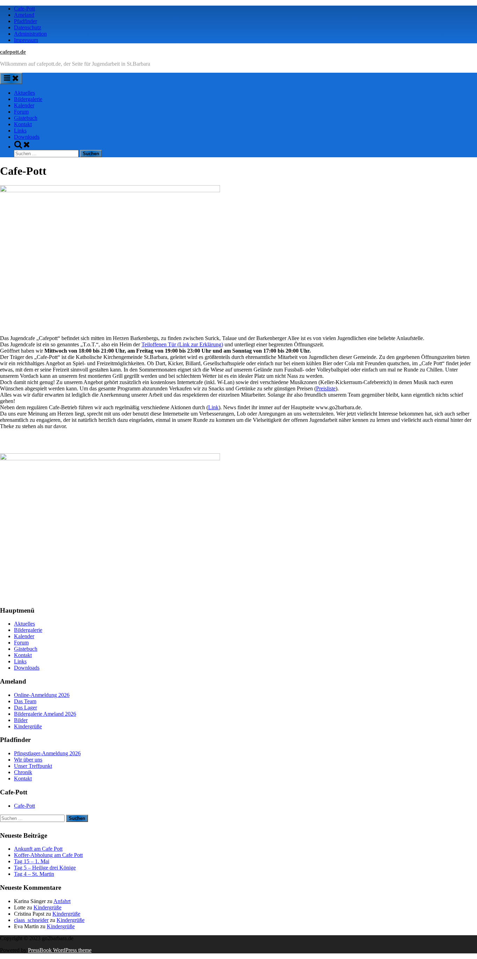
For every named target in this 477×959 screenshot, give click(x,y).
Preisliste (326, 388)
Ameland (24, 15)
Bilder (21, 720)
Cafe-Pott (24, 9)
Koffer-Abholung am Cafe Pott (48, 855)
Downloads (26, 137)
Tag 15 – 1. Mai (31, 861)
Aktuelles (24, 93)
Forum (21, 112)
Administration (30, 34)
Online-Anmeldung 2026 (41, 695)
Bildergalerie (28, 99)
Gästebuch (25, 118)
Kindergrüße (28, 726)
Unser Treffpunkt (33, 766)
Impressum (26, 40)
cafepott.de (13, 52)
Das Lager (25, 708)
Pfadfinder (25, 21)
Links (20, 131)
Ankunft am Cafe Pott (38, 849)
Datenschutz (27, 27)
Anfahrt (62, 901)
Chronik (23, 772)
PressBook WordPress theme (59, 950)
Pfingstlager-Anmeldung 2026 (47, 753)
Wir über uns (28, 760)
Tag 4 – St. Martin (34, 874)
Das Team (25, 701)
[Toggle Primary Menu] (11, 78)
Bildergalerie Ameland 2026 (45, 714)
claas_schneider (31, 920)
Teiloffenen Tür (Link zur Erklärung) (182, 344)
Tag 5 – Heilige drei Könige (45, 868)
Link (213, 407)
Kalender (24, 105)
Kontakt (23, 124)
